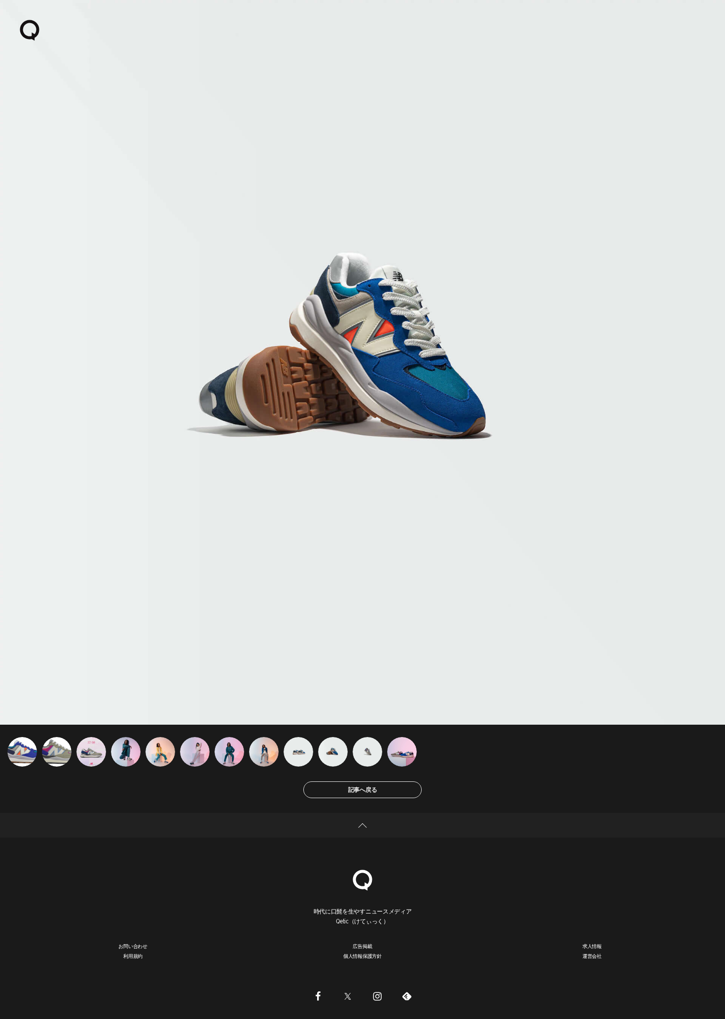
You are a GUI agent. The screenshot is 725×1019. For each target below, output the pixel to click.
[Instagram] (377, 996)
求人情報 (592, 946)
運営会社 (592, 956)
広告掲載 (362, 946)
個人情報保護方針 (362, 956)
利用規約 (133, 956)
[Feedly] (407, 996)
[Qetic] (29, 29)
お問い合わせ (132, 946)
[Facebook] (318, 996)
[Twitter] (347, 996)
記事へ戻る (362, 789)
